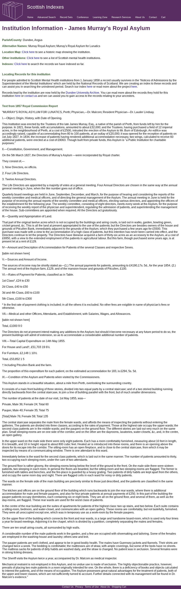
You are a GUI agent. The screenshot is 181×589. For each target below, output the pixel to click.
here (89, 86)
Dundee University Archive (82, 92)
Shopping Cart (119, 586)
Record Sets (66, 17)
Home (30, 17)
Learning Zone (100, 17)
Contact (153, 17)
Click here (28, 52)
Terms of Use (92, 586)
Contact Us (68, 586)
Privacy (79, 586)
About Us (140, 17)
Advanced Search (46, 17)
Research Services (121, 17)
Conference (83, 17)
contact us (30, 95)
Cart (163, 17)
